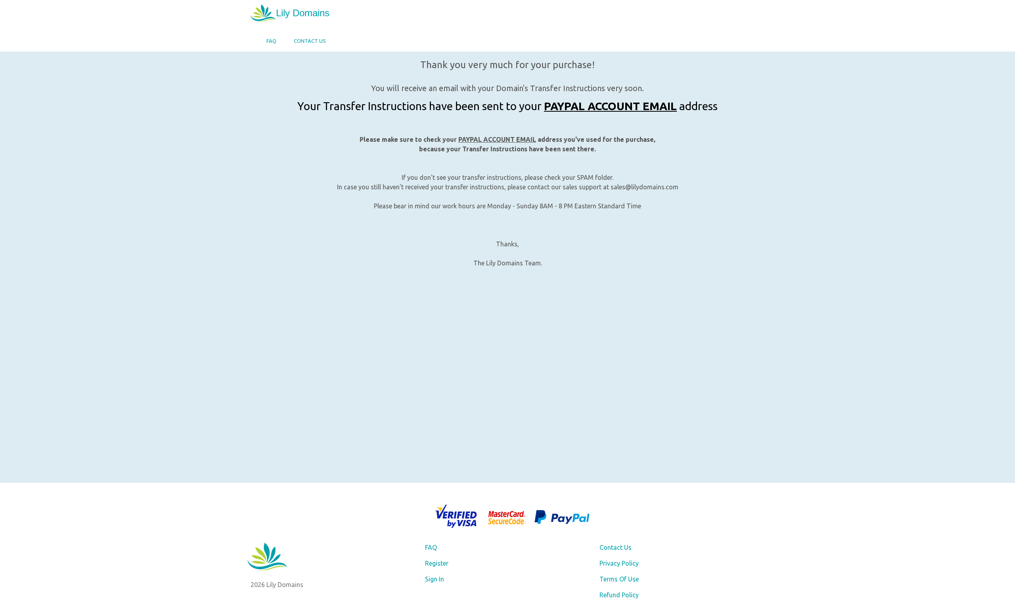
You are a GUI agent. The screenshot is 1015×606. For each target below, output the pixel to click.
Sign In (434, 579)
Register (436, 563)
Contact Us (310, 41)
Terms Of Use (619, 579)
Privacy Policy (619, 563)
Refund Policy (619, 594)
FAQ (271, 41)
